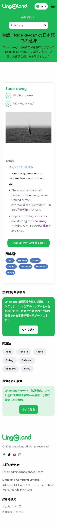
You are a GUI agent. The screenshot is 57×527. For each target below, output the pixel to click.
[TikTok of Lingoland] (9, 455)
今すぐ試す (28, 329)
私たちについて (11, 506)
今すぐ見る (28, 409)
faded (39, 351)
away (27, 368)
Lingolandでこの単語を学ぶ (28, 243)
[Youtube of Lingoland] (14, 455)
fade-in (24, 351)
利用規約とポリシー (14, 512)
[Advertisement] (28, 72)
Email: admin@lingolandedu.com (22, 471)
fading (9, 360)
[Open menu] (53, 6)
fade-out (27, 360)
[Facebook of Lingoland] (4, 455)
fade (8, 351)
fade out (11, 368)
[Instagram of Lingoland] (19, 455)
